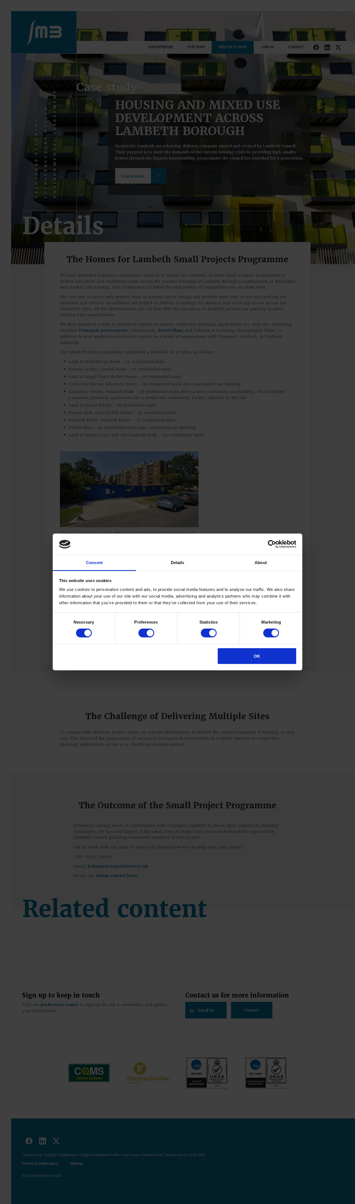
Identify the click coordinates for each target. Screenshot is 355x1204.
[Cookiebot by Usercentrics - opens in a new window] (272, 544)
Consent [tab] (94, 562)
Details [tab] (177, 562)
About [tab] (261, 562)
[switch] (146, 633)
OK (257, 656)
